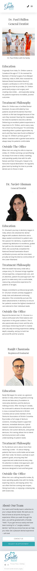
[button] (28, 6)
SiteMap (22, 564)
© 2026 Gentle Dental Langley (13, 569)
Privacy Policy (14, 564)
